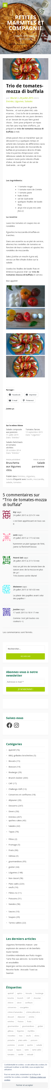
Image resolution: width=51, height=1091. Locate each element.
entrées (11, 1021)
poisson (34, 1040)
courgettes (24, 1007)
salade (9, 482)
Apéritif (12, 750)
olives (36, 1035)
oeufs (11, 887)
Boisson (12, 766)
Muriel (13, 97)
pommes (11, 1045)
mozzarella (38, 479)
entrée (31, 1017)
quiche (30, 1045)
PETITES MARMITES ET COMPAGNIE (25, 22)
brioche (11, 998)
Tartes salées (15, 922)
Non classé (14, 878)
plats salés (22, 1040)
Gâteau (12, 855)
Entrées (10, 101)
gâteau (10, 1031)
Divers (12, 811)
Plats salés (14, 883)
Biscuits (12, 761)
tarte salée (36, 1050)
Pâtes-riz (13, 892)
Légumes (19, 101)
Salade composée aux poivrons (14, 430)
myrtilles (31, 1031)
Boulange (13, 772)
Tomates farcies (33, 429)
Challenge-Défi (15, 789)
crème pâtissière (33, 1012)
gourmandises (15, 861)
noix (20, 1035)
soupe (10, 1050)
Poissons (13, 898)
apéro (19, 993)
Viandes (12, 904)
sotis (15, 535)
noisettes (11, 1035)
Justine (16, 609)
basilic (29, 479)
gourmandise (13, 1026)
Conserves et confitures (20, 794)
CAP (10, 783)
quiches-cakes (15, 820)
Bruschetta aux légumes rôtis (13, 465)
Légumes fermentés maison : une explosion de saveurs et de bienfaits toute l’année (23, 948)
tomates (17, 482)
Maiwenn (17, 586)
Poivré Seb (18, 557)
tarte (27, 1050)
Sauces (12, 911)
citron (19, 1002)
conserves (12, 1007)
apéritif (11, 993)
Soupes (12, 917)
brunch (20, 998)
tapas (18, 1050)
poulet (21, 1045)
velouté (30, 1054)
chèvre (10, 1002)
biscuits (29, 993)
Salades (29, 101)
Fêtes (11, 839)
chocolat (37, 998)
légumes (20, 1031)
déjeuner (13, 800)
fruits (29, 1021)
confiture (29, 1002)
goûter (12, 867)
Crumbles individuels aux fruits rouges (24, 955)
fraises (21, 1021)
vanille (20, 1054)
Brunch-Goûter (15, 777)
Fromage (13, 844)
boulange (39, 993)
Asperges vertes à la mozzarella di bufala (25, 966)
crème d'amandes (15, 1012)
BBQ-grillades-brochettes (21, 755)
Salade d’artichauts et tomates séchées (14, 445)
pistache (11, 1040)
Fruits (11, 850)
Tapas (11, 831)
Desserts (13, 805)
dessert (11, 1017)
